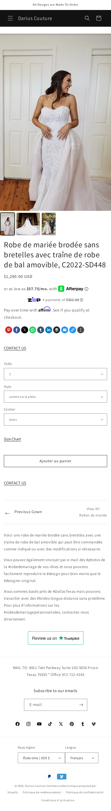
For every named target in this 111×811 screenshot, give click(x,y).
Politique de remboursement (42, 792)
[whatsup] (32, 329)
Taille (8, 364)
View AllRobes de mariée (93, 511)
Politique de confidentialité (85, 792)
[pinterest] (8, 329)
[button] (10, 18)
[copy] (72, 329)
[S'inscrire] (81, 705)
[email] (64, 329)
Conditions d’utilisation (57, 800)
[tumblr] (40, 329)
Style (7, 386)
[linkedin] (48, 329)
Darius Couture (35, 786)
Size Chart (12, 439)
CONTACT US (15, 348)
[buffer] (56, 329)
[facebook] (16, 329)
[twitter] (24, 329)
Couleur (9, 409)
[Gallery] (55, 135)
